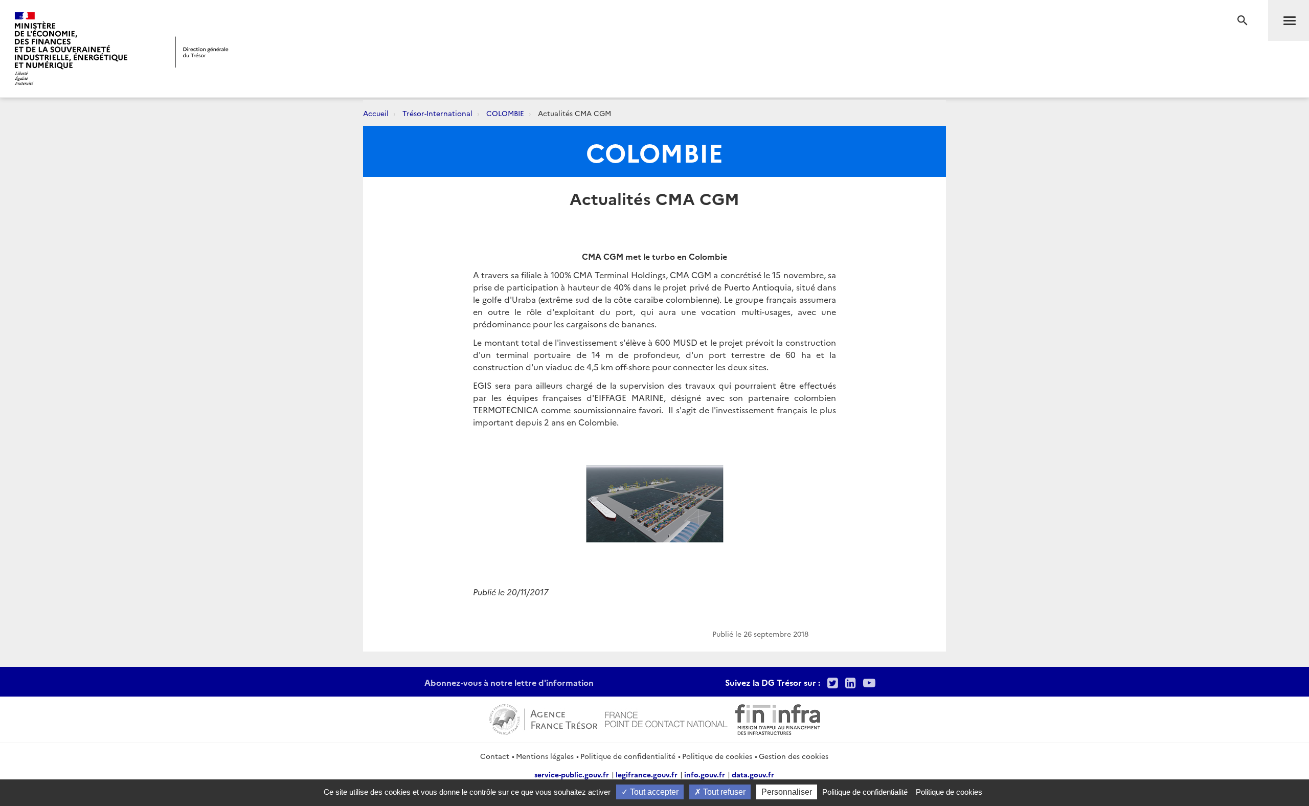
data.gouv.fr (753, 774)
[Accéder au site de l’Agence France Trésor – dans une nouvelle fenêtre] (543, 718)
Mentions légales (545, 756)
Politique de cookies (717, 756)
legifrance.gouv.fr (647, 774)
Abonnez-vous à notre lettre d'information (509, 682)
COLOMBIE (505, 113)
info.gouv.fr (704, 774)
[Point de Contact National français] (666, 718)
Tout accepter (653, 792)
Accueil (376, 113)
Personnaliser (786, 792)
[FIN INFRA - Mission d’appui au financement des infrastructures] (777, 718)
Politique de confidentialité (627, 756)
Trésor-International (437, 113)
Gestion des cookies (793, 756)
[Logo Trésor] (202, 52)
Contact (494, 756)
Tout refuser (723, 792)
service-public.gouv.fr (571, 774)
